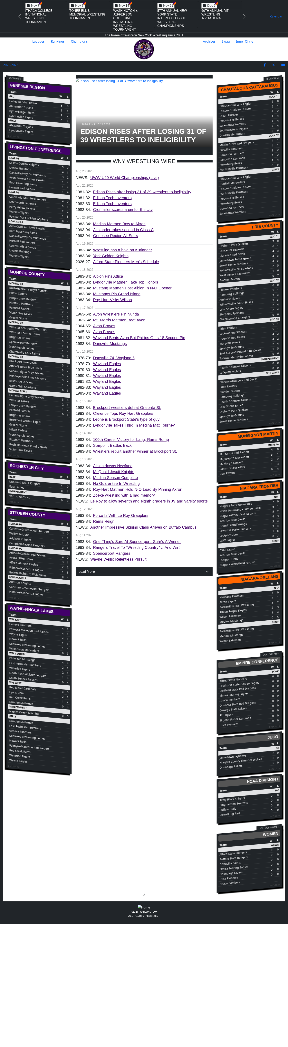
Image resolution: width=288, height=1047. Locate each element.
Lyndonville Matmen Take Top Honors (125, 282)
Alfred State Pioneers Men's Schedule (126, 262)
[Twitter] (273, 65)
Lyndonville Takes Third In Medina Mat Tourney (134, 425)
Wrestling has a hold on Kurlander (122, 250)
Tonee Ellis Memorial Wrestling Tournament (87, 14)
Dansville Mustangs (110, 343)
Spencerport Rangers (111, 553)
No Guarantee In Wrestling (116, 483)
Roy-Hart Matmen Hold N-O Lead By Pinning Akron (137, 489)
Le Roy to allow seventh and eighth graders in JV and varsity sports (149, 501)
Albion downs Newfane (112, 466)
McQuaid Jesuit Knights (113, 472)
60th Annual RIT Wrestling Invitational (215, 14)
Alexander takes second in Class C (123, 230)
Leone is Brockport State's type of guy (126, 419)
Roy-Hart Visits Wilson (112, 300)
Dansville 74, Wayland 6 (114, 358)
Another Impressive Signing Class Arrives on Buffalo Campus (143, 527)
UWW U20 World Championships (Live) (124, 177)
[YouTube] (283, 65)
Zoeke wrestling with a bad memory (124, 495)
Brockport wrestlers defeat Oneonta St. (127, 407)
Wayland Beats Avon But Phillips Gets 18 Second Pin (139, 338)
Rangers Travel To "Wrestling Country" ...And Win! (136, 547)
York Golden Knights (111, 256)
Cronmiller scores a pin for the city (123, 209)
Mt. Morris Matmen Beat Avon (119, 320)
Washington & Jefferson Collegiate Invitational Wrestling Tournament (125, 20)
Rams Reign (103, 521)
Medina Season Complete (115, 477)
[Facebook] (265, 65)
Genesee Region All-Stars (115, 235)
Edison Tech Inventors (112, 198)
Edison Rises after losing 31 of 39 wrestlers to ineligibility (142, 192)
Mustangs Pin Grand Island (116, 294)
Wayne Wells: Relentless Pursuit (118, 559)
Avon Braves (104, 326)
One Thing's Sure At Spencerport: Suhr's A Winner (137, 541)
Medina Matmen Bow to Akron (119, 224)
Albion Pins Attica (108, 276)
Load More (87, 571)
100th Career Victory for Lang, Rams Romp (131, 439)
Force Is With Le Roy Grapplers (120, 515)
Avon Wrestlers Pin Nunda (116, 314)
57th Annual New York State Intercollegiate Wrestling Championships (172, 18)
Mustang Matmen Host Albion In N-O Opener (132, 288)
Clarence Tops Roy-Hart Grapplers (123, 413)
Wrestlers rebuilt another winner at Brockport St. (135, 451)
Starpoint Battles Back (112, 445)
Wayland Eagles (107, 364)
